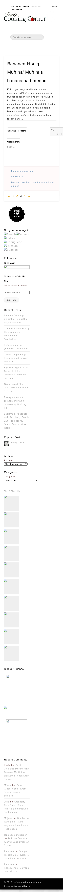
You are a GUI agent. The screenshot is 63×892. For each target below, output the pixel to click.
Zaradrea (9, 851)
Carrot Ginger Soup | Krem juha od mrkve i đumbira (16, 358)
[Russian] (11, 246)
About (30, 2)
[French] (10, 234)
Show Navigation (56, 30)
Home (14, 2)
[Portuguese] (13, 242)
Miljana (8, 818)
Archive (8, 460)
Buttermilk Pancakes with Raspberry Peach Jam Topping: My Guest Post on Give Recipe (16, 420)
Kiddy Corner (27, 6)
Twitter (31, 45)
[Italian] (9, 238)
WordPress (24, 886)
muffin (36, 182)
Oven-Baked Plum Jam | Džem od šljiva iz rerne (16, 387)
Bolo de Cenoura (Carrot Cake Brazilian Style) (16, 842)
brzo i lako (26, 182)
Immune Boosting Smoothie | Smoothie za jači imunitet (16, 319)
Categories (10, 476)
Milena (7, 785)
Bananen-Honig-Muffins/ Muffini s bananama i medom (27, 71)
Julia (6, 801)
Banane (15, 182)
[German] (22, 234)
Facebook (24, 45)
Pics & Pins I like (12, 491)
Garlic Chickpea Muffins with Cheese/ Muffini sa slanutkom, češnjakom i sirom (16, 772)
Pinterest (38, 45)
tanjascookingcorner (22, 171)
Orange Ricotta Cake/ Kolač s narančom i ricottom (16, 855)
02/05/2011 (17, 176)
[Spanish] (11, 250)
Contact (16, 9)
